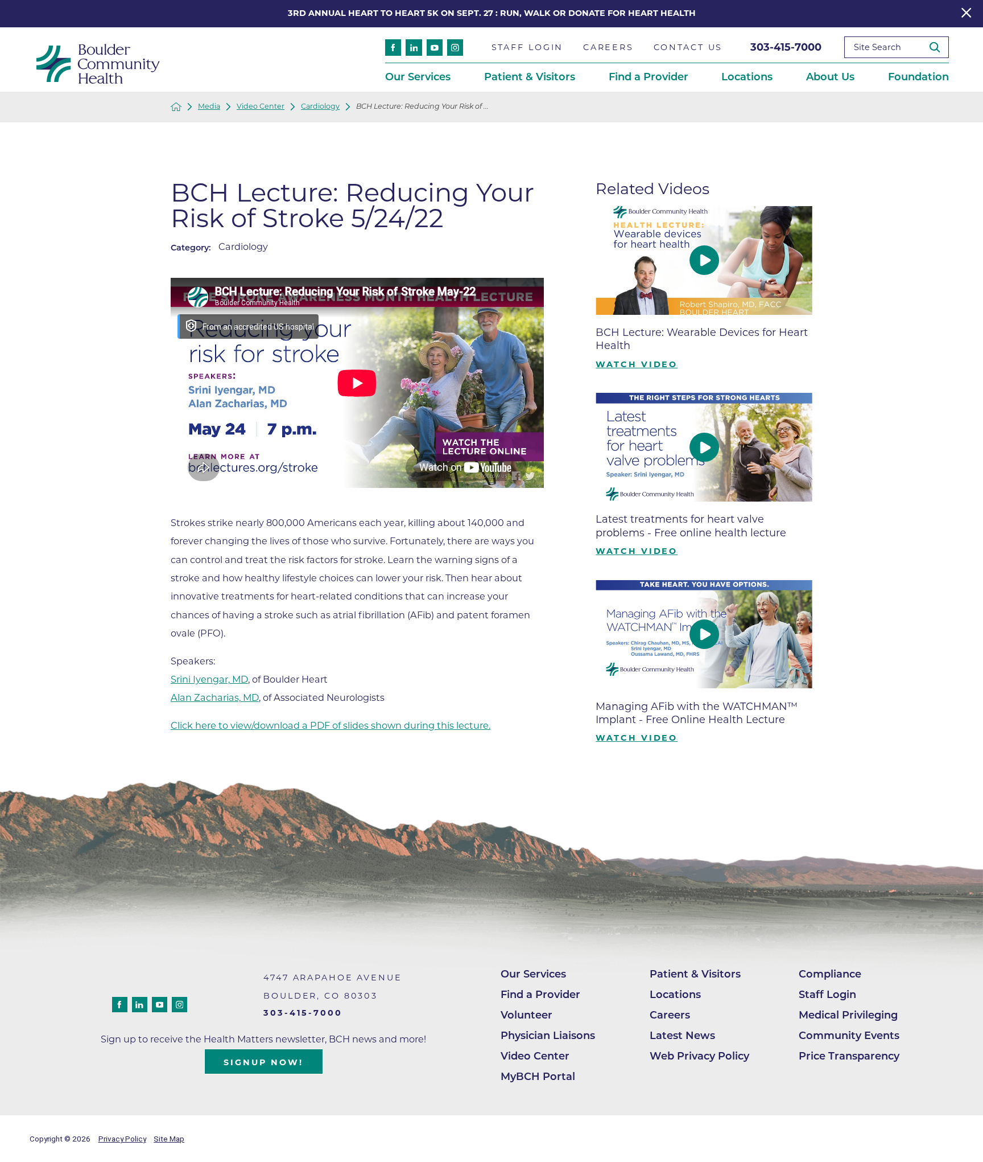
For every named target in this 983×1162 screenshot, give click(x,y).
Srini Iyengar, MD (209, 679)
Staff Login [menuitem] (527, 47)
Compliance (830, 974)
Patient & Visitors (695, 974)
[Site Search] (939, 47)
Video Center (260, 106)
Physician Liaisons (548, 1035)
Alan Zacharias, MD (215, 697)
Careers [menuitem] (608, 47)
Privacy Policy (122, 1138)
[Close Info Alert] (966, 13)
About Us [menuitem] (830, 77)
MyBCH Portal (538, 1076)
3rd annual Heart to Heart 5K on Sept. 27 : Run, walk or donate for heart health (492, 13)
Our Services (533, 974)
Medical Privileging (848, 1015)
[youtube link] (435, 47)
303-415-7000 (785, 47)
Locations (675, 994)
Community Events (849, 1035)
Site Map (169, 1138)
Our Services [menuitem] (418, 77)
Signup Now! (263, 1062)
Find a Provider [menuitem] (648, 77)
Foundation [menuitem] (918, 77)
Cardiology (320, 106)
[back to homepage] (176, 106)
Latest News (682, 1035)
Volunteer (526, 1015)
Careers (670, 1015)
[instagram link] (455, 47)
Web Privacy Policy (699, 1056)
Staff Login (827, 994)
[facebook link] (393, 47)
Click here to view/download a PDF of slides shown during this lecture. (330, 725)
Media (209, 106)
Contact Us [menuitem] (688, 47)
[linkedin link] (414, 47)
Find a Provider (540, 994)
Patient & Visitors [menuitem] (529, 77)
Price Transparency (849, 1056)
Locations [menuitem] (747, 77)
